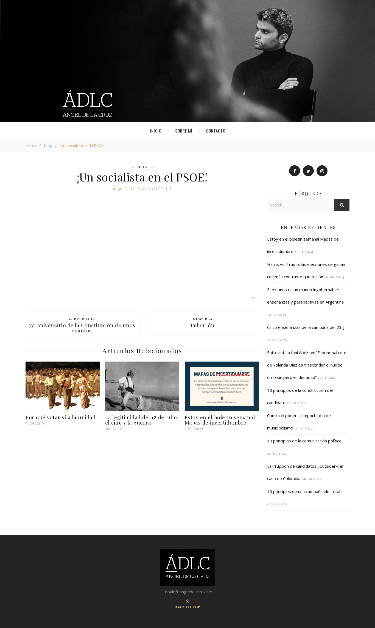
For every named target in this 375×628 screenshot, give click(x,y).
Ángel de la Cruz (129, 188)
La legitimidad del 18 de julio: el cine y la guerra (141, 420)
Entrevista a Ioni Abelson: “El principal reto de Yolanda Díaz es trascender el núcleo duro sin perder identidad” (306, 365)
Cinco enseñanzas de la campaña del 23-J (305, 327)
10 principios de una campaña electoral (303, 491)
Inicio (155, 131)
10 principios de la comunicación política (304, 441)
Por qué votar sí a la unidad (61, 417)
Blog (48, 145)
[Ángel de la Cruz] (187, 61)
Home (31, 145)
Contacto (215, 131)
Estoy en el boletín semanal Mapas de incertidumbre (220, 420)
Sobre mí (183, 131)
